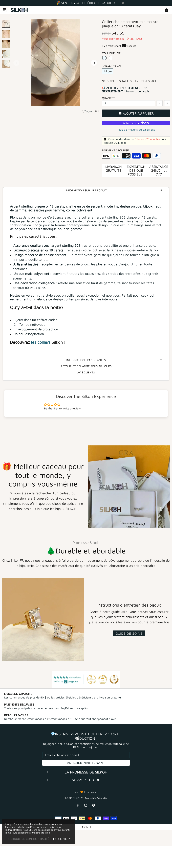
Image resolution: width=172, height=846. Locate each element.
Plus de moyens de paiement (136, 129)
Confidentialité (100, 798)
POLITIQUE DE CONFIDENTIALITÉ (28, 838)
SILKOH (19, 10)
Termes (88, 798)
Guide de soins (129, 633)
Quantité (109, 98)
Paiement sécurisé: (116, 150)
